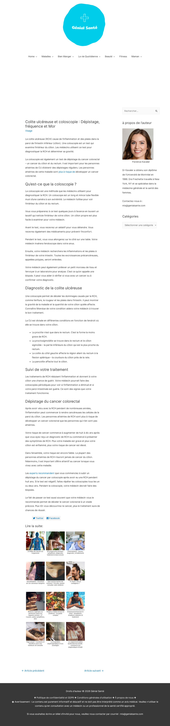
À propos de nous (124, 697)
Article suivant (94, 670)
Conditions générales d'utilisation (94, 697)
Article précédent (33, 670)
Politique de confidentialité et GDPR (55, 697)
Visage (28, 130)
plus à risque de (67, 171)
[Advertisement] (85, 79)
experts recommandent (41, 473)
